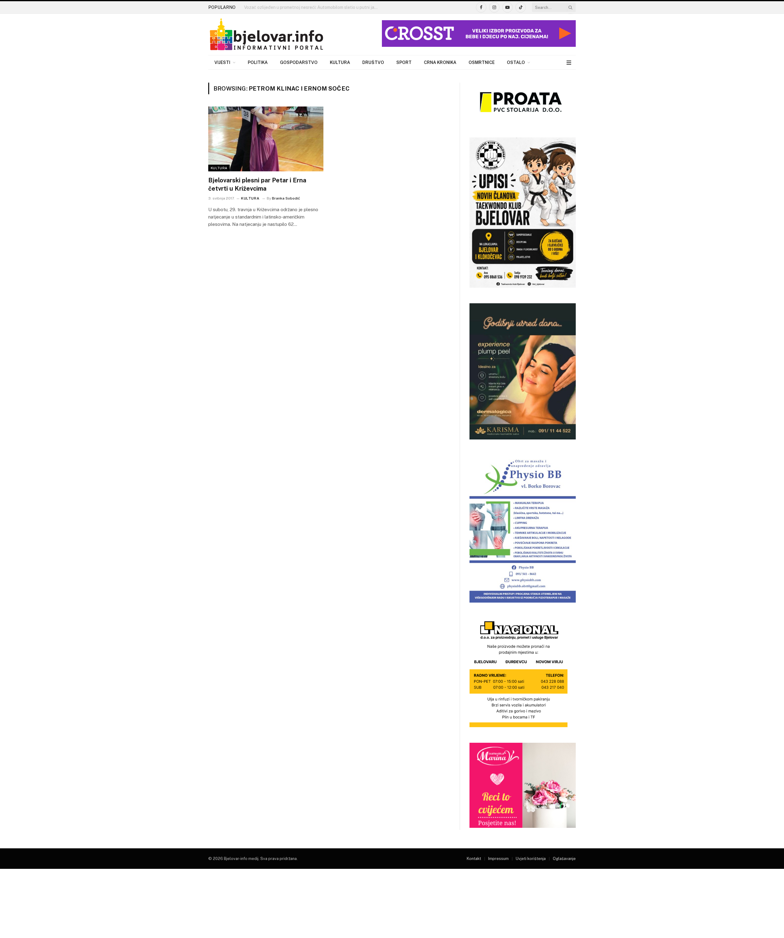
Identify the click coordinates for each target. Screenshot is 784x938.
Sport (404, 62)
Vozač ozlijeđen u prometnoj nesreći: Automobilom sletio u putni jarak (312, 7)
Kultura (340, 62)
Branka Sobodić (286, 198)
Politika (258, 62)
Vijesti (222, 62)
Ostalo (516, 62)
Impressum (498, 858)
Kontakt (474, 858)
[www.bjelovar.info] (266, 34)
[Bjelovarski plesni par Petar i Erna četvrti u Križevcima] (265, 139)
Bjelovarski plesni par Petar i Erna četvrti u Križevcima (257, 184)
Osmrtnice (482, 62)
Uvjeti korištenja (531, 858)
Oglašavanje (564, 858)
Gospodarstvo (299, 62)
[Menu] (569, 62)
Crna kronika (440, 62)
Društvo (373, 62)
